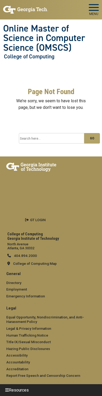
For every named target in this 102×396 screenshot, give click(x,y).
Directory (13, 283)
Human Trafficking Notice (27, 335)
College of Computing (29, 56)
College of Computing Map (35, 263)
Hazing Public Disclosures (28, 349)
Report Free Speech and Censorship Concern (43, 375)
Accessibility (17, 355)
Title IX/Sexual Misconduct (28, 342)
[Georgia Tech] (31, 166)
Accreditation (17, 369)
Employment (16, 289)
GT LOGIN (38, 220)
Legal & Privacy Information (28, 328)
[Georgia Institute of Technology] (25, 7)
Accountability (18, 362)
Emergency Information (25, 296)
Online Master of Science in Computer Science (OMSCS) (44, 38)
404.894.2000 (25, 255)
